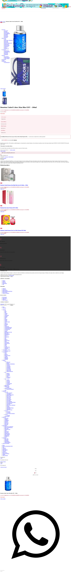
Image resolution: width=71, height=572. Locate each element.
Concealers (8, 365)
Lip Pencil (8, 384)
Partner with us (4, 290)
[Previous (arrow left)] (0, 571)
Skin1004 (6, 359)
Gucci (6, 322)
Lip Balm (8, 382)
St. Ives (6, 346)
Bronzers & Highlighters (11, 363)
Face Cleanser (9, 399)
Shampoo (6, 419)
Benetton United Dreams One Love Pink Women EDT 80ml (13, 230)
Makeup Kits (7, 385)
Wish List (4, 299)
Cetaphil (6, 313)
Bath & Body (4, 283)
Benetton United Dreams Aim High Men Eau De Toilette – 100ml (14, 185)
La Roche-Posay (7, 329)
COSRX (6, 356)
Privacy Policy (4, 292)
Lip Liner (8, 380)
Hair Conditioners (7, 33)
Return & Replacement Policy (7, 291)
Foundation (8, 367)
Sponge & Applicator (10, 389)
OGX (5, 337)
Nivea (6, 335)
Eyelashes (8, 375)
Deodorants (6, 54)
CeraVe (6, 314)
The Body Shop (7, 347)
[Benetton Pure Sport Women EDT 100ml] (8, 204)
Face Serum (9, 398)
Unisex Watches (6, 58)
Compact (8, 364)
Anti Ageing (9, 393)
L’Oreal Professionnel (8, 327)
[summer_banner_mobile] (17, 1)
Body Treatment (7, 434)
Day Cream (8, 396)
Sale (3, 284)
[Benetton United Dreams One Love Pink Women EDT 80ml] (8, 227)
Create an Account (3, 467)
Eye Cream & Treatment (11, 413)
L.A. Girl (6, 330)
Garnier (6, 320)
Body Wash (6, 41)
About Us (4, 288)
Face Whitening (9, 401)
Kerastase (6, 324)
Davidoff (6, 316)
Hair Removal (6, 48)
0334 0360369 (11, 275)
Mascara (8, 373)
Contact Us (4, 289)
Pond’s (6, 341)
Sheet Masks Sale (7, 350)
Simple (6, 344)
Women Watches (7, 57)
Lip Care (6, 414)
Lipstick (8, 379)
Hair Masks (6, 34)
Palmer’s (6, 339)
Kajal (7, 376)
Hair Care (4, 282)
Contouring (8, 366)
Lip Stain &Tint (9, 383)
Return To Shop (3, 461)
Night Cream (9, 397)
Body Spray (6, 53)
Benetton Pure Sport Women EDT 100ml (9, 207)
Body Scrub (6, 42)
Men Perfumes (6, 50)
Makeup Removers (10, 371)
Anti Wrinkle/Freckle (10, 394)
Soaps (5, 39)
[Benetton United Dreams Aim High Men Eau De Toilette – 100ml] (8, 182)
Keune (6, 325)
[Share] (1, 570)
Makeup (3, 280)
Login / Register (5, 455)
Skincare (3, 281)
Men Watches (6, 56)
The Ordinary (7, 336)
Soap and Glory (7, 343)
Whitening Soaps (9, 409)
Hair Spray (6, 37)
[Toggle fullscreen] (2, 570)
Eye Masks (8, 411)
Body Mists (6, 52)
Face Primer (9, 368)
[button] (2, 211)
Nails (5, 390)
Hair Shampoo (6, 32)
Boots (5, 311)
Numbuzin (6, 358)
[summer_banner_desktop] (35, 7)
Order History (4, 298)
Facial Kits (8, 404)
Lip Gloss (8, 381)
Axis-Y (6, 353)
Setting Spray (9, 370)
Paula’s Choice (7, 340)
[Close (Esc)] (0, 570)
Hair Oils (5, 31)
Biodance (6, 354)
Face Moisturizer (9, 403)
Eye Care (6, 410)
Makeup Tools (7, 386)
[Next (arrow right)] (1, 571)
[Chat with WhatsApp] (35, 569)
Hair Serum (6, 30)
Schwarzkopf (7, 342)
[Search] (59, 6)
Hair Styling (6, 36)
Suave (6, 345)
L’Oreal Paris (7, 326)
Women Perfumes (7, 51)
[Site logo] (4, 9)
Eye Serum (8, 412)
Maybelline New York (8, 332)
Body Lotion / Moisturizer (8, 40)
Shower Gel (6, 46)
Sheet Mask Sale (7, 62)
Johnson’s (6, 323)
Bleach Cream (9, 395)
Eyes (5, 372)
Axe (5, 310)
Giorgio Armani (7, 321)
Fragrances (6, 156)
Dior (5, 318)
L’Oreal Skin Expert (8, 328)
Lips (5, 378)
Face (5, 361)
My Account (4, 297)
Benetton (4, 158)
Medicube (6, 357)
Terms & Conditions (5, 293)
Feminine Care (6, 45)
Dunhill (6, 317)
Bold (5, 312)
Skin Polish (8, 408)
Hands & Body (7, 416)
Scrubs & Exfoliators (10, 407)
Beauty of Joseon (7, 355)
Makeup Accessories (8, 388)
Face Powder (9, 369)
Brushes (8, 387)
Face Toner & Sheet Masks (11, 402)
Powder (5, 47)
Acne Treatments (9, 392)
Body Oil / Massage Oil (8, 43)
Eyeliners (8, 374)
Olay (5, 338)
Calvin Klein (7, 315)
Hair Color (6, 35)
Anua (5, 352)
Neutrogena (6, 334)
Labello (6, 331)
